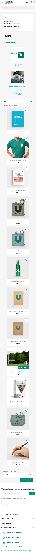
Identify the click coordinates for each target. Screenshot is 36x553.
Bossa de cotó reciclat (18, 432)
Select (18, 101)
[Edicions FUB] (17, 55)
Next (30, 475)
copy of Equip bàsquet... (18, 372)
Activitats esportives (11, 26)
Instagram (7, 504)
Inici (6, 17)
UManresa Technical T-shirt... (18, 160)
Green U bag (18, 251)
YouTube (2, 504)
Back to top (26, 480)
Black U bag (18, 221)
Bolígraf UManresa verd (18, 462)
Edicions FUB (8, 21)
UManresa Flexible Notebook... (18, 341)
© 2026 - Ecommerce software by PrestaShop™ (16, 551)
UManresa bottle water (18, 281)
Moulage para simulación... (18, 132)
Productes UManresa (11, 24)
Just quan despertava (18, 190)
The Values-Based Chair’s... (18, 402)
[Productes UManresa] (17, 77)
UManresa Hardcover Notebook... (18, 311)
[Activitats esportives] (17, 91)
